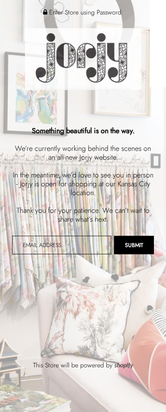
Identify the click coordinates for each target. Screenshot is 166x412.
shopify (123, 366)
